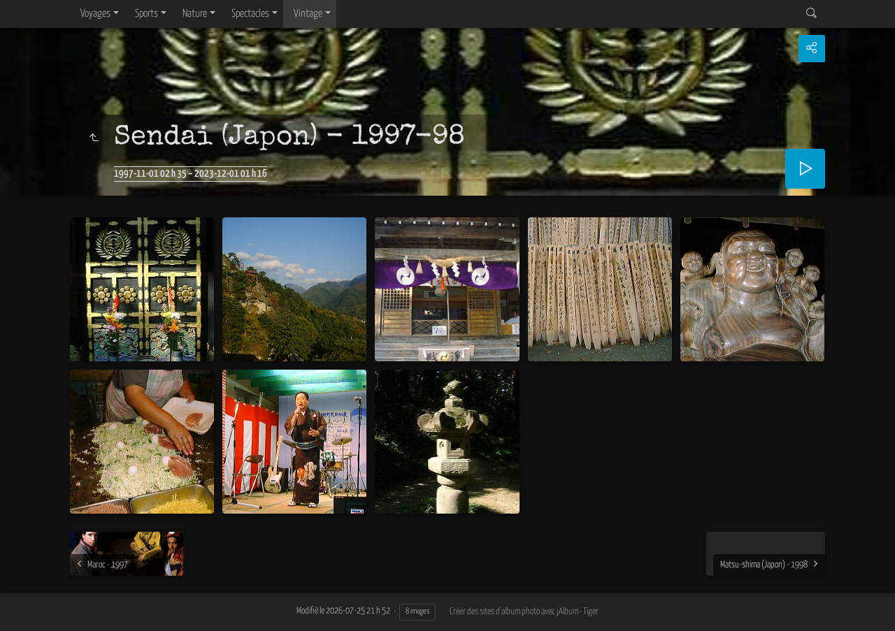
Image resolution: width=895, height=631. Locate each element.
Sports (146, 13)
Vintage (308, 13)
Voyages (95, 13)
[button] (28, 602)
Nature (194, 13)
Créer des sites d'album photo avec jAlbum (514, 611)
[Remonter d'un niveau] (93, 138)
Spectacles (250, 13)
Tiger (591, 611)
